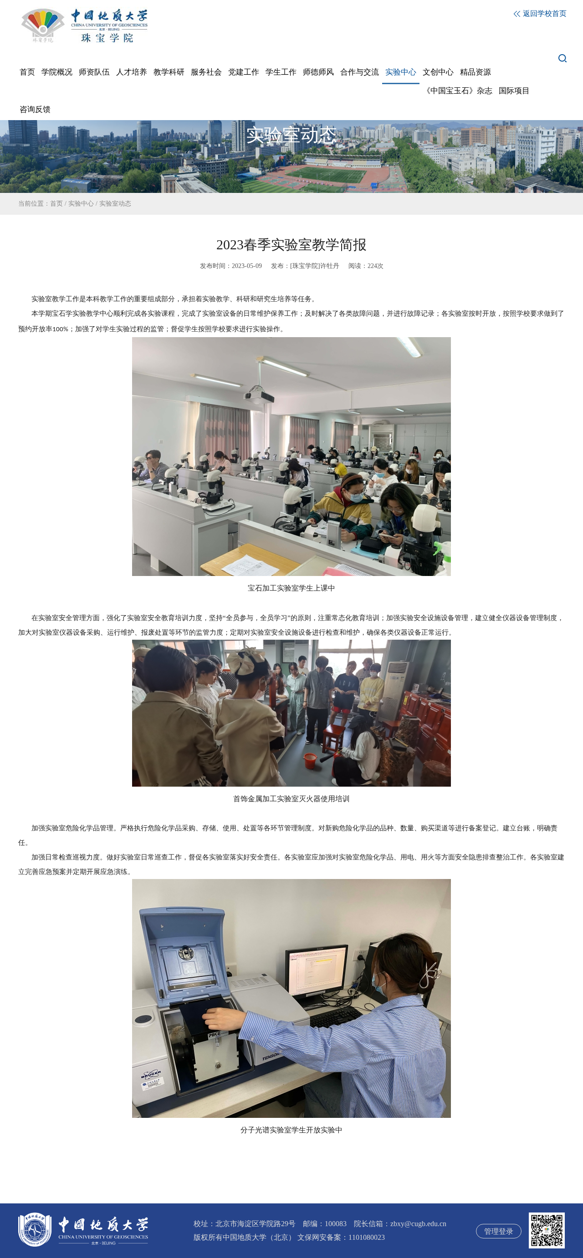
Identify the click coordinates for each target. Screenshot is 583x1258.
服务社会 (206, 72)
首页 (27, 72)
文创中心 (438, 72)
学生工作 (281, 72)
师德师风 (318, 72)
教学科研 (168, 72)
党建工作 (243, 72)
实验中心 (400, 72)
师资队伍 (94, 72)
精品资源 (475, 72)
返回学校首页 (544, 13)
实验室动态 (115, 203)
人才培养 (131, 72)
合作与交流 (359, 72)
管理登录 (498, 1231)
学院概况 (56, 72)
